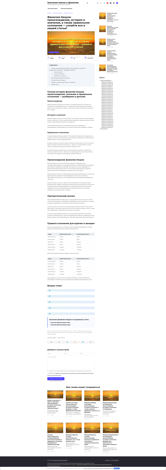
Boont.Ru (116, 460)
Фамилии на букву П (107, 105)
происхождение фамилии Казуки (56, 332)
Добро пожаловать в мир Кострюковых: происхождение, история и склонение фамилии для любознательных (54, 404)
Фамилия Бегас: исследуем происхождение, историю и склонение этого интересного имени (112, 42)
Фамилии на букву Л (107, 99)
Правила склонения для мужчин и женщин (63, 82)
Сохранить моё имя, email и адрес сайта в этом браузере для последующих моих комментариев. (70, 370)
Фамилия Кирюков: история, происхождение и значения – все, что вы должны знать (73, 438)
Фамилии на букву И (107, 94)
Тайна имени (104, 128)
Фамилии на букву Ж (107, 91)
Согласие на (71, 373)
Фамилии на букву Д (107, 88)
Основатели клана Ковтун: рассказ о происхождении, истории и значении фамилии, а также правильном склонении (73, 406)
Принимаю (116, 468)
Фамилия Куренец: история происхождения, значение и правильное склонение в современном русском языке (91, 439)
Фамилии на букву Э (107, 124)
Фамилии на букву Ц (107, 116)
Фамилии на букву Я (107, 127)
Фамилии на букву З (107, 92)
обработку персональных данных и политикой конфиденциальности (74, 373)
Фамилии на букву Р (107, 107)
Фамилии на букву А (107, 82)
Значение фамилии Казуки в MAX (60, 322)
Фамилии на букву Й (107, 96)
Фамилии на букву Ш (107, 119)
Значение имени (52, 8)
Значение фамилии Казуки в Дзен (60, 324)
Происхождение (58, 72)
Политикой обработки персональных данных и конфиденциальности (94, 464)
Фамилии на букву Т (107, 110)
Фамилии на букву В (107, 85)
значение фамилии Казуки (65, 331)
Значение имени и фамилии (63, 2)
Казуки (75, 331)
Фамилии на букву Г (107, 86)
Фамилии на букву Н (107, 102)
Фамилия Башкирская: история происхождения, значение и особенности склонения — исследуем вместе (112, 30)
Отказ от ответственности (54, 375)
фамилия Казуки (52, 334)
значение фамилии (52, 331)
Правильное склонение (60, 75)
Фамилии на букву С (107, 108)
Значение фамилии (66, 8)
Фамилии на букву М (107, 100)
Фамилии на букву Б (107, 83)
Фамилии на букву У (107, 111)
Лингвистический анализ (58, 80)
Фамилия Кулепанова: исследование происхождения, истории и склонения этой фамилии (110, 406)
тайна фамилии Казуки (80, 332)
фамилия (90, 332)
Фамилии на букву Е (107, 89)
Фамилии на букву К (53, 52)
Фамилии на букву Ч (107, 117)
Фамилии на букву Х (107, 114)
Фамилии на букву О (107, 103)
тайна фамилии (70, 332)
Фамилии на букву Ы (107, 122)
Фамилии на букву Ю (107, 125)
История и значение (59, 74)
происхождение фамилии (84, 331)
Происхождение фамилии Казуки (60, 78)
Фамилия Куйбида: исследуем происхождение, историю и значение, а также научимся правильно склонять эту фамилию (92, 407)
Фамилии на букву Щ (107, 121)
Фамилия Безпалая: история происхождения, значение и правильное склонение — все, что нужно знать (112, 17)
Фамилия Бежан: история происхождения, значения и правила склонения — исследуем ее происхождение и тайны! (112, 55)
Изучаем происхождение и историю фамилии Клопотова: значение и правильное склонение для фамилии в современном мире (54, 439)
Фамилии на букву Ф (107, 113)
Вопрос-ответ (55, 84)
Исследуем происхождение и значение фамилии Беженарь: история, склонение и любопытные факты (112, 68)
